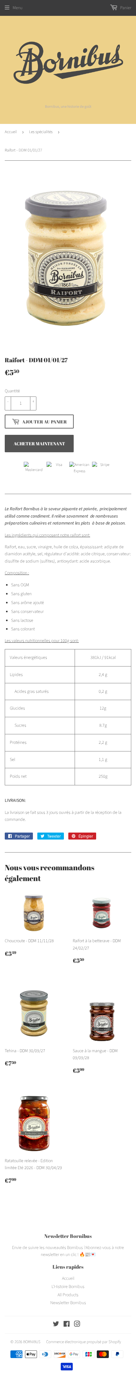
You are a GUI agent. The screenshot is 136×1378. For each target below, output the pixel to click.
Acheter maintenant (39, 444)
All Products (68, 1295)
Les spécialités (41, 132)
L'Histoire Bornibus (68, 1287)
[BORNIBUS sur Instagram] (77, 1325)
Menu (17, 8)
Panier (125, 8)
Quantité (12, 391)
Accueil (11, 132)
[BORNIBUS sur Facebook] (66, 1325)
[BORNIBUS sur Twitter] (56, 1325)
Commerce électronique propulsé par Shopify (83, 1342)
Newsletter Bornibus (68, 1303)
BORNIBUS (31, 1342)
